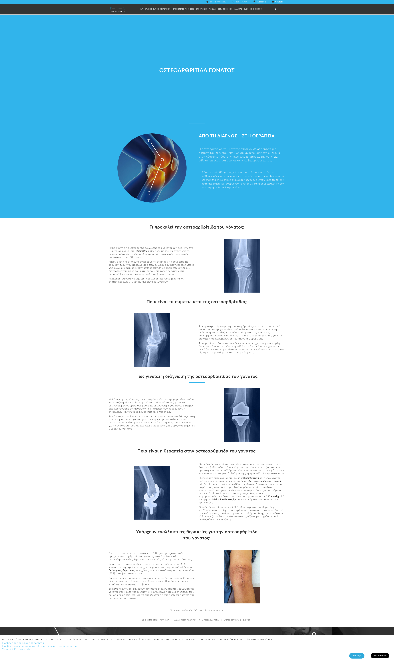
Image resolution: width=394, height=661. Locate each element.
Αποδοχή (356, 656)
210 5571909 (241, 2)
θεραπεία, (210, 610)
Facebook (261, 2)
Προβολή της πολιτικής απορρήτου (23, 643)
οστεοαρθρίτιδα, (184, 610)
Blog (246, 9)
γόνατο (220, 610)
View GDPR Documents (16, 649)
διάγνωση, (199, 610)
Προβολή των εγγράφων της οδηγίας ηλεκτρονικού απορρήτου (39, 646)
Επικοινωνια (256, 9)
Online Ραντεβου (218, 2)
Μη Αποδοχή (380, 656)
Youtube (279, 2)
